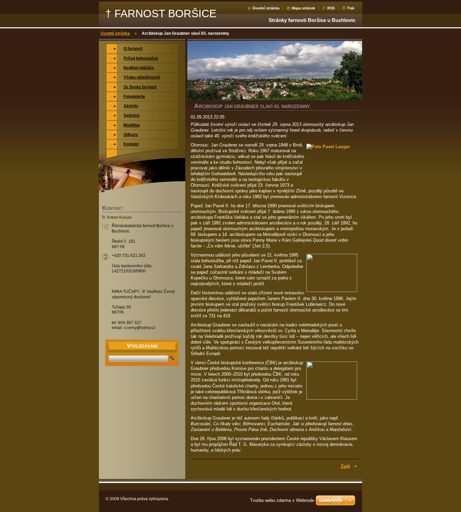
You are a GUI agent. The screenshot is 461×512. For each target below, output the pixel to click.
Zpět (345, 466)
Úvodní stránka (265, 8)
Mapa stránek (303, 8)
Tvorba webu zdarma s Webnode (282, 500)
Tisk (350, 8)
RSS (331, 8)
